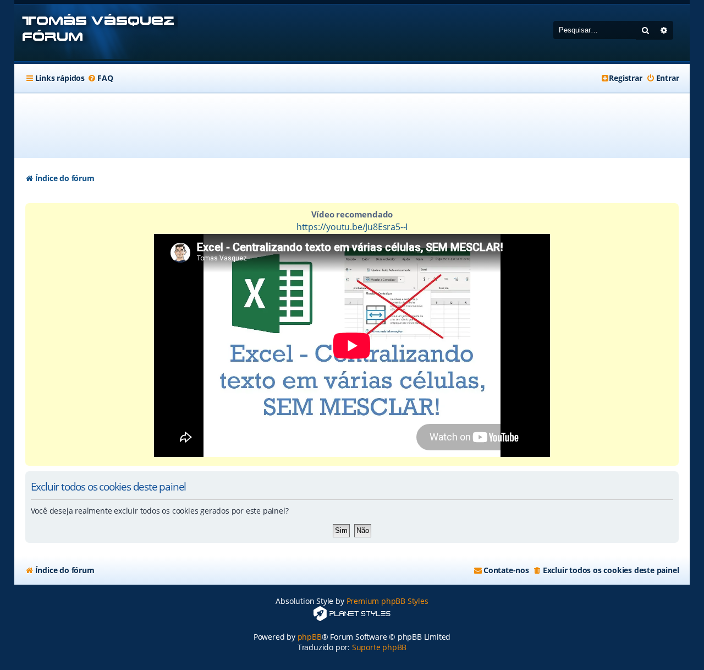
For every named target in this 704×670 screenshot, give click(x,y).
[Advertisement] (352, 125)
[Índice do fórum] (96, 32)
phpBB (310, 636)
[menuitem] (100, 78)
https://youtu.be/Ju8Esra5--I (352, 227)
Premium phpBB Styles (387, 601)
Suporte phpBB (379, 647)
